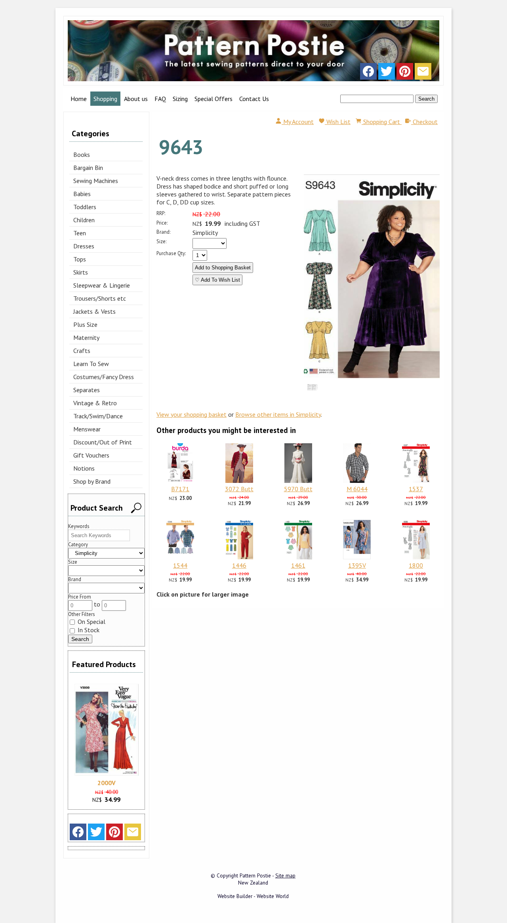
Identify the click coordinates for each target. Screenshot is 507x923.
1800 (416, 565)
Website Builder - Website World (253, 896)
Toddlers (84, 207)
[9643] (372, 376)
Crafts (81, 351)
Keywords (79, 526)
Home (79, 99)
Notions (84, 468)
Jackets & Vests (94, 311)
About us (136, 99)
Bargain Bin (88, 168)
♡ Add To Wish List (217, 280)
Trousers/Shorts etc (99, 298)
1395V (357, 565)
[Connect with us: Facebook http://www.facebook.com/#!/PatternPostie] (368, 73)
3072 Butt (239, 489)
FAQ (160, 99)
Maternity (86, 337)
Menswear (87, 429)
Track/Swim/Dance (98, 416)
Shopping (105, 99)
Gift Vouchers (91, 455)
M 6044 (357, 489)
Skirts (80, 272)
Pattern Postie (255, 875)
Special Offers (213, 99)
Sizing (180, 99)
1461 (298, 565)
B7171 (180, 489)
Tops (79, 259)
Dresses (83, 246)
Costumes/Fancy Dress (103, 377)
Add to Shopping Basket (223, 268)
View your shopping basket (191, 414)
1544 (180, 565)
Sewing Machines (95, 181)
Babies (82, 194)
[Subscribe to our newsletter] (423, 73)
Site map (285, 875)
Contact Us (254, 99)
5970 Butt (298, 489)
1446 (239, 565)
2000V (106, 783)
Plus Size (85, 324)
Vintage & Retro (95, 403)
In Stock (87, 630)
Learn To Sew (91, 364)
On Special (90, 622)
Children (84, 220)
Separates (86, 390)
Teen (79, 233)
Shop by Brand (92, 481)
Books (81, 154)
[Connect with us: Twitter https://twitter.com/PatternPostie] (386, 73)
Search (426, 99)
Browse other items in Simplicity (278, 414)
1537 (416, 489)
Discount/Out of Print (102, 442)
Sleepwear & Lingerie (101, 285)
